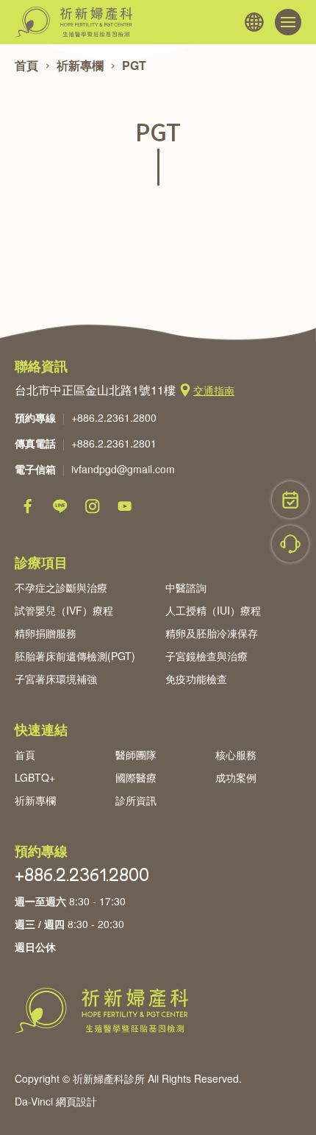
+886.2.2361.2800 (114, 417)
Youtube (125, 506)
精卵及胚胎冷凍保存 (211, 633)
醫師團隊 (136, 754)
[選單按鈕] (288, 22)
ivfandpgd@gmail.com (123, 469)
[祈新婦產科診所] (73, 22)
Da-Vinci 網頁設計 (56, 1101)
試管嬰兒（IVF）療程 (64, 610)
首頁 (26, 65)
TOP (290, 1072)
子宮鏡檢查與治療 (206, 655)
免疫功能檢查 (196, 678)
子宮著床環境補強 (56, 678)
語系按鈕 (254, 22)
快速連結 (41, 729)
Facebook (28, 506)
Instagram (92, 506)
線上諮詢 (290, 544)
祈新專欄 (80, 65)
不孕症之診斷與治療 (61, 587)
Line (60, 506)
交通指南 (213, 390)
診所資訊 (136, 800)
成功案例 (235, 777)
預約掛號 (290, 499)
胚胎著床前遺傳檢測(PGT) (75, 655)
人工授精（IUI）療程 (213, 610)
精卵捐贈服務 (45, 633)
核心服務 (235, 754)
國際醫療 (136, 777)
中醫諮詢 (186, 587)
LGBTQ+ (35, 777)
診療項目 (41, 562)
